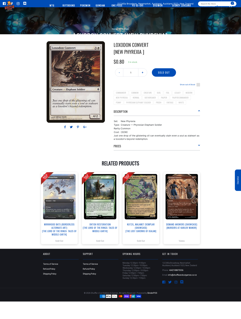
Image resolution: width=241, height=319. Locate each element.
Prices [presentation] (117, 146)
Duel (159, 92)
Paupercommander (180, 97)
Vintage (170, 102)
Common (134, 92)
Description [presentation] (120, 111)
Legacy (177, 92)
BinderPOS (152, 293)
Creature (148, 92)
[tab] (157, 112)
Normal (136, 97)
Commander (121, 92)
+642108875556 (176, 270)
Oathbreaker (150, 97)
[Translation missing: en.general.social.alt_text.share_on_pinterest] (78, 127)
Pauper (164, 97)
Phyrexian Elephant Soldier (138, 102)
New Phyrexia (122, 97)
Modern (189, 92)
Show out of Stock (187, 84)
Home (114, 29)
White (181, 102)
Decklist (238, 180)
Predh (158, 102)
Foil (167, 92)
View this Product (60, 208)
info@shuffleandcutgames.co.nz (182, 275)
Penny (118, 102)
